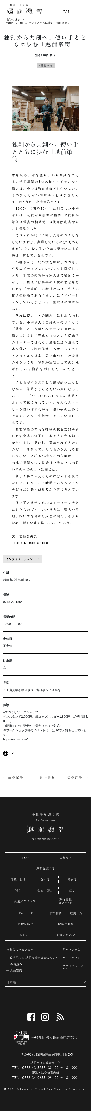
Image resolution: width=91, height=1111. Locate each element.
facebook (31, 1017)
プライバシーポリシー (73, 967)
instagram (45, 1017)
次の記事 (75, 777)
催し (72, 890)
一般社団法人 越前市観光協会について (32, 958)
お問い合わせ (66, 935)
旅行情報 (65, 899)
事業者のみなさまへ (20, 950)
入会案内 (16, 970)
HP (11, 753)
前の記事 (16, 777)
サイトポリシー (73, 958)
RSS (60, 1017)
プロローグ (25, 913)
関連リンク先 (71, 950)
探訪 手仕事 (66, 924)
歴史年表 (76, 913)
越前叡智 (24, 9)
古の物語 (56, 913)
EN (66, 12)
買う (18, 890)
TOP (25, 858)
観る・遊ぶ (45, 890)
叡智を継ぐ (13, 19)
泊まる (72, 879)
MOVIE (25, 935)
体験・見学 (18, 879)
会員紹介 (16, 965)
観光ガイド (65, 903)
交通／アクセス (25, 901)
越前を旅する (45, 869)
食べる (45, 879)
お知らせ (66, 858)
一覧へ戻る (45, 777)
